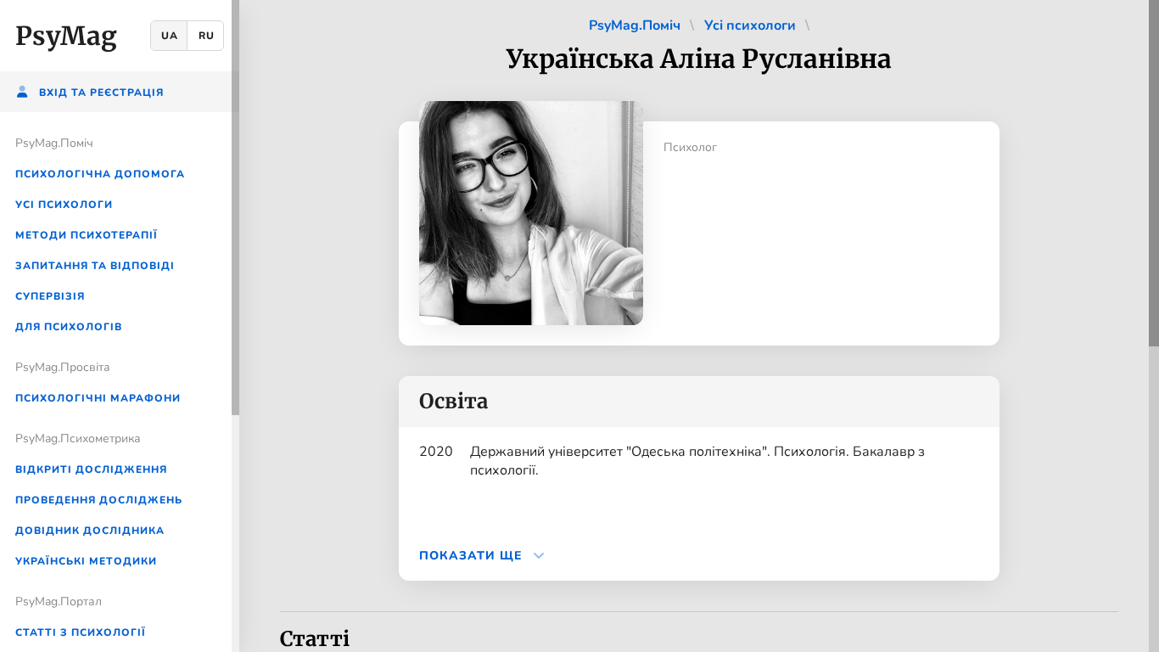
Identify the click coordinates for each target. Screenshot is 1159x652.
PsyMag (66, 35)
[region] (119, 326)
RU (207, 35)
